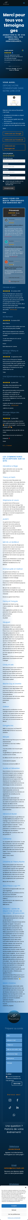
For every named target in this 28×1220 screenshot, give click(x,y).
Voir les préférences (14, 1214)
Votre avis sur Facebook (14, 140)
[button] (25, 1187)
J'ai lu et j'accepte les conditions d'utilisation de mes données (13, 1078)
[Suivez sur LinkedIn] (17, 1107)
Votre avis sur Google (13, 134)
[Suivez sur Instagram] (10, 1100)
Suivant (10, 445)
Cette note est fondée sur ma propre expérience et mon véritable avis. (14, 182)
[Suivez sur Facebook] (17, 1100)
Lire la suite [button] (7, 62)
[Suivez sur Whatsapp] (14, 1115)
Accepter (14, 1206)
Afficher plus (13, 309)
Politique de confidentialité (14, 1218)
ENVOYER (17, 1084)
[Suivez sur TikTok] (10, 1107)
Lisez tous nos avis (14, 277)
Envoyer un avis (9, 188)
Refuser (14, 1210)
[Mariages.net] (14, 281)
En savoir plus (8, 236)
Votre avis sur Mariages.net (10, 147)
